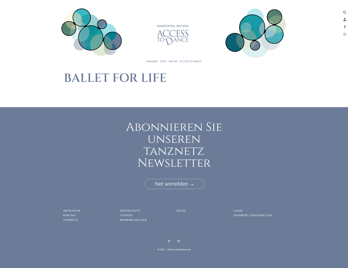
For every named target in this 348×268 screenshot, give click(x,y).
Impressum (71, 211)
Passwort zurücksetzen (253, 215)
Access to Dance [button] (191, 61)
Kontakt (69, 215)
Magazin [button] (152, 61)
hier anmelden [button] (174, 184)
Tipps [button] (163, 61)
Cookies (126, 215)
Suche (181, 211)
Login (238, 211)
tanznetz (70, 220)
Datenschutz (130, 211)
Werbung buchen (133, 220)
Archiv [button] (173, 61)
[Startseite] (91, 33)
